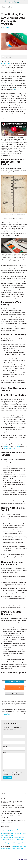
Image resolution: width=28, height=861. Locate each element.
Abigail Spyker (5, 27)
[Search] (25, 793)
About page (6, 446)
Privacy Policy (16, 856)
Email (4, 740)
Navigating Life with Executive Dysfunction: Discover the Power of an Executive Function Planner (12, 807)
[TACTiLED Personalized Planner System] (6, 6)
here (14, 89)
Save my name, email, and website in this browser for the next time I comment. (12, 773)
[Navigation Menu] (25, 6)
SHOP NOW (16, 2)
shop (18, 446)
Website (5, 746)
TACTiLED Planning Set (9, 448)
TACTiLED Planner (6, 63)
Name (4, 733)
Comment (5, 752)
